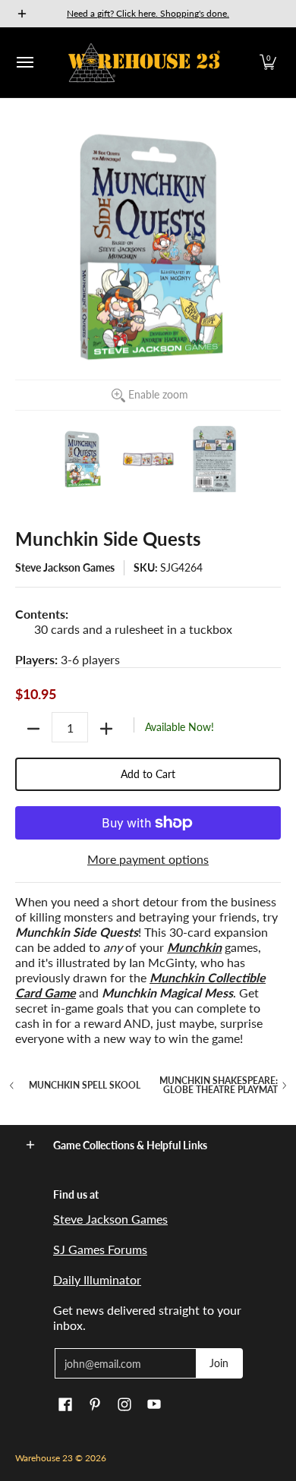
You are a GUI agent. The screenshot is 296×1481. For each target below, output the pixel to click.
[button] (268, 62)
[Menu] (24, 62)
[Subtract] (33, 729)
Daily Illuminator (97, 1279)
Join (218, 1363)
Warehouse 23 (44, 1458)
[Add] (106, 729)
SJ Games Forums (100, 1249)
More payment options (148, 859)
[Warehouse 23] (144, 62)
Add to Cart (148, 773)
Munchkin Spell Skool (84, 1085)
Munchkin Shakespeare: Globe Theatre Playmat (218, 1085)
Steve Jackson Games (65, 567)
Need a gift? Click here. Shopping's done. (148, 13)
